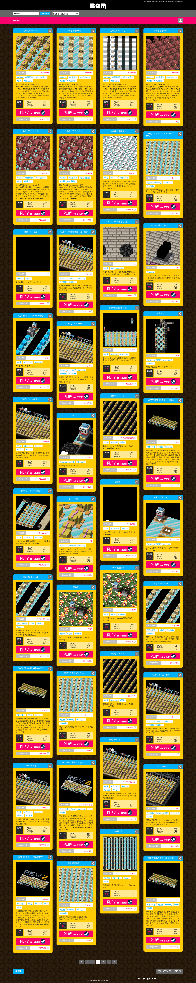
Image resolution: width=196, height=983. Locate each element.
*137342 (86, 119)
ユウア (133, 350)
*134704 (129, 556)
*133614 (129, 819)
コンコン (45, 710)
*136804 (129, 210)
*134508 (129, 642)
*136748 (173, 213)
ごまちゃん (44, 899)
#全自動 (150, 186)
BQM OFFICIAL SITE (168, 971)
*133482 (42, 948)
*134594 (86, 575)
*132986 (86, 940)
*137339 (42, 220)
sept (177, 442)
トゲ (177, 808)
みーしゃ (45, 808)
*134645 (173, 571)
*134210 (86, 661)
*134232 (173, 663)
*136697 (129, 295)
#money (114, 178)
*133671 (173, 754)
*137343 (42, 119)
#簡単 (106, 614)
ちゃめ (89, 366)
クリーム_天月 (42, 533)
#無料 (19, 81)
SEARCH (45, 14)
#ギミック (28, 537)
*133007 (173, 947)
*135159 (129, 470)
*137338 (86, 220)
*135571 (86, 403)
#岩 (112, 268)
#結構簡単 (29, 77)
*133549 (129, 909)
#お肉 (149, 816)
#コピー (72, 282)
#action (20, 77)
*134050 (86, 750)
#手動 (122, 442)
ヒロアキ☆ (174, 539)
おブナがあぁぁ (129, 782)
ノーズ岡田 (131, 524)
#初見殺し (28, 81)
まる (47, 358)
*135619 (42, 387)
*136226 (86, 311)
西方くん (132, 696)
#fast (89, 809)
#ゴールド (124, 178)
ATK (177, 355)
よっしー (175, 178)
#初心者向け (41, 77)
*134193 (129, 727)
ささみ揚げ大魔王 (128, 438)
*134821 (86, 487)
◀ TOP (18, 971)
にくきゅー (87, 457)
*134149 (42, 753)
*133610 (42, 845)
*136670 (173, 301)
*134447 (42, 656)
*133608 (173, 846)
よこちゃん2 (130, 173)
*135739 (173, 388)
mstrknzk (45, 73)
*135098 (42, 479)
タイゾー (175, 625)
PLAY (30, 112)
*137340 (173, 122)
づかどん (88, 274)
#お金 (106, 178)
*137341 (129, 119)
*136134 (129, 384)
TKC (134, 610)
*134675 (42, 565)
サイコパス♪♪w (42, 619)
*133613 (86, 851)
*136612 (42, 303)
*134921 (173, 485)
